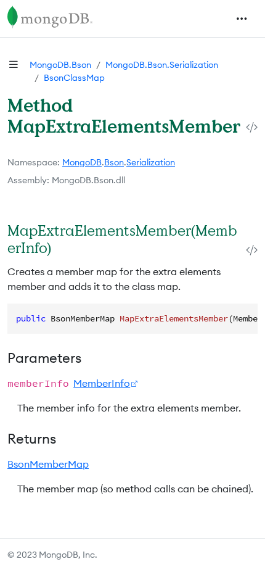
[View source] (252, 127)
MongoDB (82, 162)
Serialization (150, 162)
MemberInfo (101, 383)
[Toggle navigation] (242, 18)
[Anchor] (64, 247)
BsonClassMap (74, 77)
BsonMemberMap (48, 464)
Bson (114, 162)
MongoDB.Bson (60, 64)
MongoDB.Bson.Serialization (161, 64)
